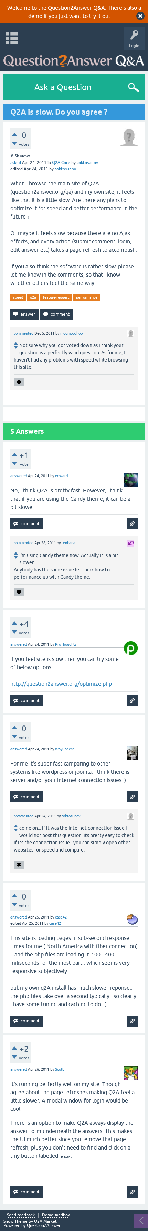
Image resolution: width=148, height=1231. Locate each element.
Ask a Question (63, 87)
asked (15, 162)
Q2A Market (45, 1221)
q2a (33, 297)
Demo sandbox (56, 1215)
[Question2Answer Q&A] (73, 58)
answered (18, 476)
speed (18, 297)
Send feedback (21, 1215)
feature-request (56, 297)
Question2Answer (44, 1225)
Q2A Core (61, 162)
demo (35, 16)
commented (23, 333)
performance (86, 297)
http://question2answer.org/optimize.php (61, 684)
